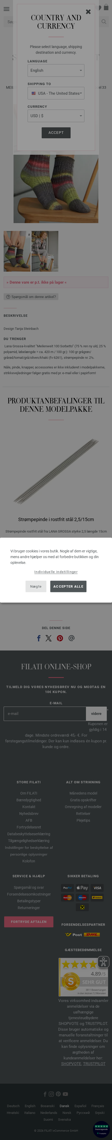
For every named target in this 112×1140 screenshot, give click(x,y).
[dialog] (56, 570)
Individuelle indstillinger (56, 572)
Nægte (36, 586)
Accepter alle (68, 586)
